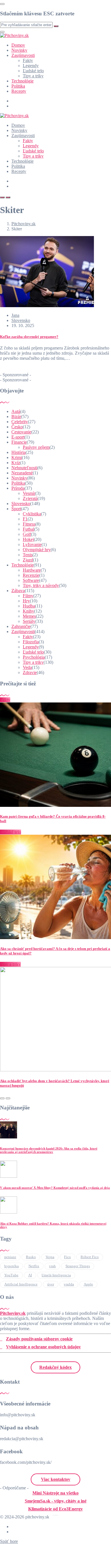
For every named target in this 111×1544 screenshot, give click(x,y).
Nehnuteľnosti (24, 467)
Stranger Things (77, 1266)
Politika (18, 86)
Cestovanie (21, 431)
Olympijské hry (37, 549)
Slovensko (20, 320)
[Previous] (2, 1098)
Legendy (31, 65)
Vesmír (29, 493)
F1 (25, 518)
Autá (15, 411)
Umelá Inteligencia (56, 1275)
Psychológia (34, 657)
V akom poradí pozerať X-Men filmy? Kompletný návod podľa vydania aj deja (55, 1187)
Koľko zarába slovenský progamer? (29, 336)
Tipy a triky (33, 75)
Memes (29, 616)
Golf (27, 534)
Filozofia (31, 641)
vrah (52, 1266)
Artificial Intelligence (21, 1284)
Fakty (28, 60)
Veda (27, 667)
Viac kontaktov (55, 1479)
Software (31, 580)
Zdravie (30, 672)
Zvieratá (30, 498)
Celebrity (19, 421)
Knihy (28, 611)
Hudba (29, 605)
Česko (17, 426)
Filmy (28, 595)
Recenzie (31, 575)
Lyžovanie (32, 544)
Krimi (16, 457)
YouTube (11, 1275)
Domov (18, 45)
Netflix (33, 1266)
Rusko (31, 1257)
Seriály (29, 621)
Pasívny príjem (36, 447)
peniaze (10, 1257)
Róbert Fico (90, 1257)
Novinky (19, 50)
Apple (88, 1284)
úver (50, 1284)
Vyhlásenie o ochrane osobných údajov (43, 1346)
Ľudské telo (33, 70)
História (18, 452)
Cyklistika (32, 513)
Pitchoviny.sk (13, 1313)
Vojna (50, 1257)
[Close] (2, 4)
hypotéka (11, 1266)
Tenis (27, 554)
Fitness (29, 524)
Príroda (17, 488)
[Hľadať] (2, 197)
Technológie (22, 80)
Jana (15, 315)
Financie (19, 442)
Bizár (16, 416)
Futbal (28, 529)
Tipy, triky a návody (41, 585)
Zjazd (28, 559)
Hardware (32, 570)
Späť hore (9, 1541)
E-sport (17, 437)
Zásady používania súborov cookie (39, 1338)
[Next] (8, 1098)
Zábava (18, 590)
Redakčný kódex (55, 1367)
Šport (16, 508)
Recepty (18, 91)
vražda (69, 1284)
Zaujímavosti (23, 55)
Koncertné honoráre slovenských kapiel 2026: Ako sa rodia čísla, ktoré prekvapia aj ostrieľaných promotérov (48, 1150)
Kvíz (15, 462)
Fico (67, 1257)
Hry (26, 600)
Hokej (28, 539)
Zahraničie (20, 626)
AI (30, 1275)
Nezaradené (22, 472)
